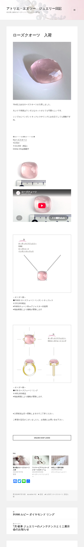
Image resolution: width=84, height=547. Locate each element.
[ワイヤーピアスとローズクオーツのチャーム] (40, 460)
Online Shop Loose (42, 438)
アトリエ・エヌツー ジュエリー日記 (34, 8)
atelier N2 (32, 494)
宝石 (41, 494)
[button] (42, 71)
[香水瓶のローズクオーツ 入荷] (21, 460)
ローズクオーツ (20, 140)
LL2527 (48, 494)
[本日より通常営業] (59, 460)
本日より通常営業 (57, 467)
